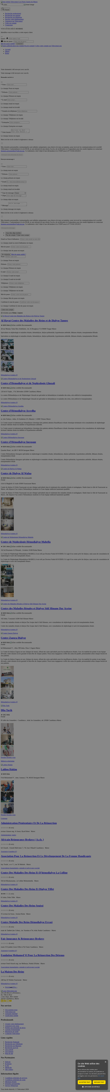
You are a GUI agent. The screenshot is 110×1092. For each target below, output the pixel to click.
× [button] (105, 1062)
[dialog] (92, 1075)
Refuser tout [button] (99, 1082)
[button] (92, 1087)
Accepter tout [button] (84, 1082)
